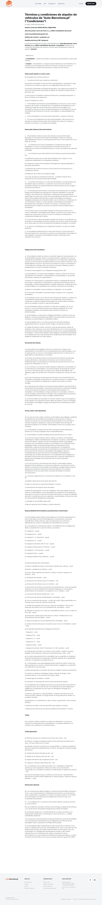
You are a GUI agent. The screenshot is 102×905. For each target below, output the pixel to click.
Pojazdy (26, 884)
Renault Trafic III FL (47, 886)
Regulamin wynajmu (66, 899)
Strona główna (28, 882)
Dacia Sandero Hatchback (49, 888)
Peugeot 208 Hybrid (48, 884)
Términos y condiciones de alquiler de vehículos (84, 899)
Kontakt (26, 886)
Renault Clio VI (46, 882)
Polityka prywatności (29, 888)
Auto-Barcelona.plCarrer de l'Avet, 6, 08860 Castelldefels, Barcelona (68, 883)
